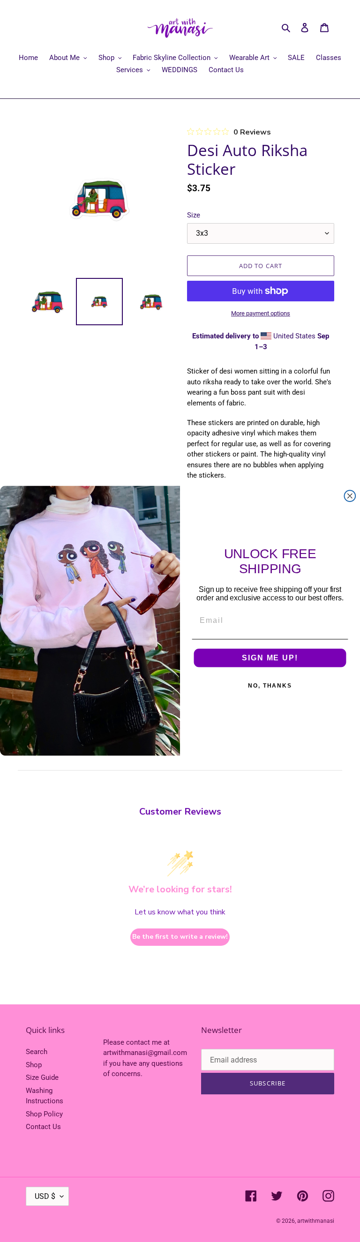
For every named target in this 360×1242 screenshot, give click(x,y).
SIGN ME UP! (270, 658)
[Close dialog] (350, 496)
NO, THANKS (270, 685)
